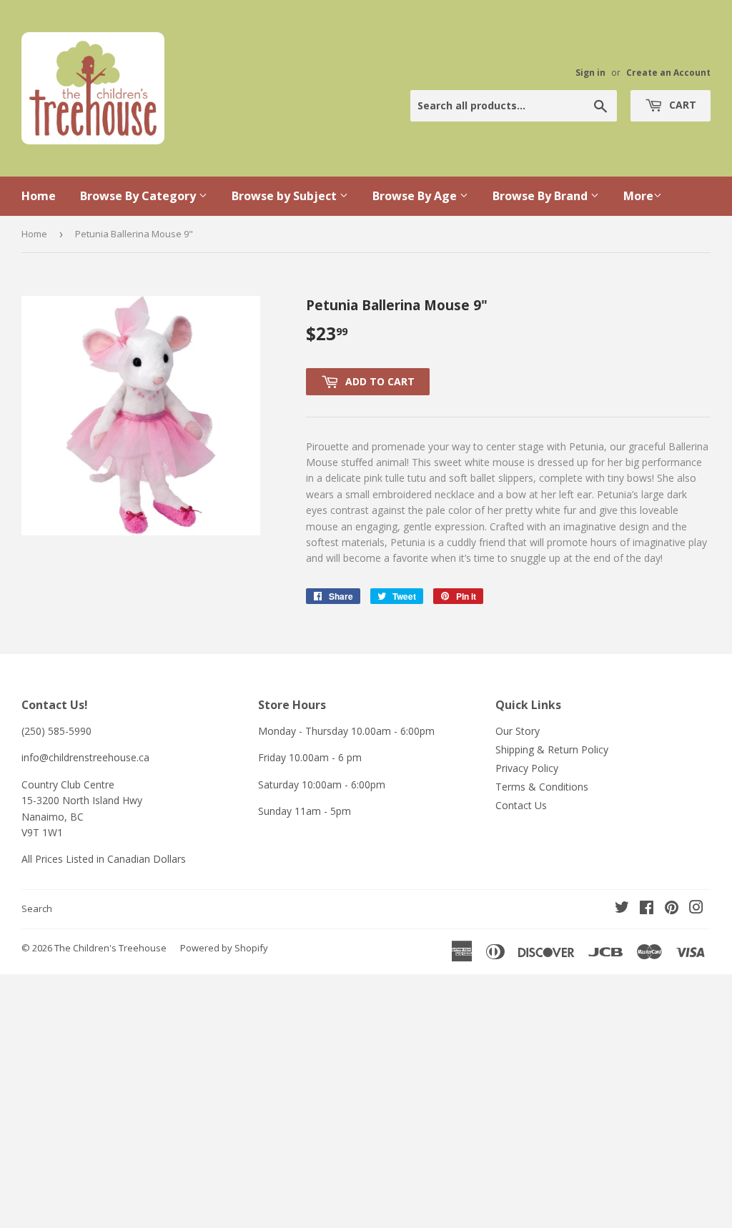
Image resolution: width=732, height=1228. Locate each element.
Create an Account (668, 72)
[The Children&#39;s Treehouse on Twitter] (622, 909)
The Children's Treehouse (110, 947)
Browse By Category (139, 196)
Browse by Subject (286, 196)
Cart (681, 105)
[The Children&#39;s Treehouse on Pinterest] (671, 909)
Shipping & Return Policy (551, 749)
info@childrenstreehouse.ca (85, 757)
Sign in (590, 72)
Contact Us (521, 805)
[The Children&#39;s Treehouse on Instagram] (696, 909)
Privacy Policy (526, 768)
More (638, 196)
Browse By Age (416, 196)
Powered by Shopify (224, 947)
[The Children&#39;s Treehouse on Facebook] (646, 909)
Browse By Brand (541, 196)
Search (36, 908)
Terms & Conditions (541, 786)
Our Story (517, 731)
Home (38, 196)
